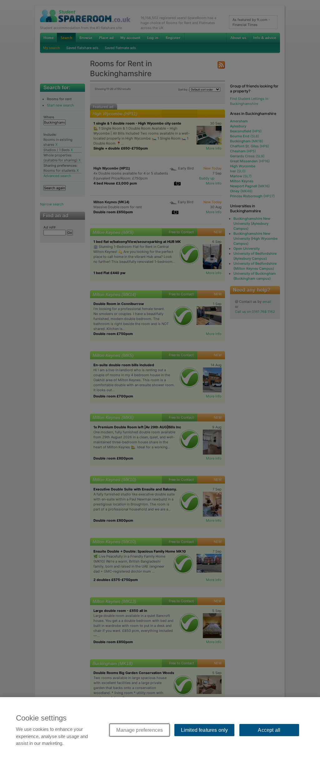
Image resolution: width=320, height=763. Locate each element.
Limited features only (204, 730)
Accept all (269, 730)
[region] (160, 730)
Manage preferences (139, 730)
